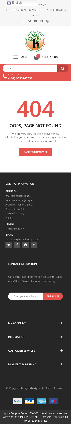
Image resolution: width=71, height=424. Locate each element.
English (16, 2)
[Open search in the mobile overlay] (35, 68)
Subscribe (53, 296)
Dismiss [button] (42, 420)
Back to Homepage (36, 152)
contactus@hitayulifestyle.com (22, 239)
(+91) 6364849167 (14, 228)
